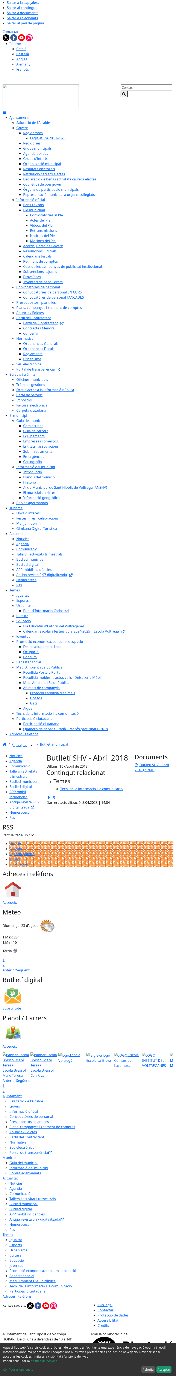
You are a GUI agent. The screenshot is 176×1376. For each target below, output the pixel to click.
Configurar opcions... (18, 1369)
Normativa (18, 1142)
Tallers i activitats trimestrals (32, 1198)
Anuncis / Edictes (23, 1132)
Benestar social (21, 1275)
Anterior (9, 970)
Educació (16, 1260)
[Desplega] (31, 746)
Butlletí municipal (54, 744)
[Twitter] (6, 37)
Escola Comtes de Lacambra (126, 1060)
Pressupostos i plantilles (29, 1121)
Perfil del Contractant (26, 1137)
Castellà (22, 54)
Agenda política (22, 854)
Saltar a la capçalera (23, 2)
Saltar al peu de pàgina (25, 23)
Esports (15, 1245)
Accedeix (10, 902)
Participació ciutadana (27, 1291)
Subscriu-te (12, 1008)
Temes (8, 1234)
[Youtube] (22, 37)
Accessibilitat (107, 1320)
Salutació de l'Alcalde (26, 1101)
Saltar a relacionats (22, 18)
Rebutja (148, 1369)
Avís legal (104, 1305)
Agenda (15, 761)
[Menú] (5, 112)
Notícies (16, 756)
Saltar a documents (22, 12)
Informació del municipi (28, 1168)
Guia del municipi (23, 1162)
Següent (23, 970)
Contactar (11, 31)
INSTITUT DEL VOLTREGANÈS (154, 1063)
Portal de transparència (28, 1152)
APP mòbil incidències (27, 1214)
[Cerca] (124, 94)
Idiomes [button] (16, 43)
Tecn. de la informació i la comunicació (40, 1286)
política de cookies (44, 1361)
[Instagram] (29, 37)
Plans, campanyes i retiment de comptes (42, 1126)
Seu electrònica (21, 1147)
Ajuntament (12, 1096)
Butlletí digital (20, 786)
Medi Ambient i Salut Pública (32, 1281)
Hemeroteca (19, 812)
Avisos (14, 859)
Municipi (10, 1157)
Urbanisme (18, 1250)
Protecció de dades (113, 1315)
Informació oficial (23, 1111)
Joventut (16, 1265)
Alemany (23, 64)
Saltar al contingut (22, 7)
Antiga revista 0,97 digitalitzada (34, 1219)
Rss (12, 817)
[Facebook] (14, 37)
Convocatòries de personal (31, 1116)
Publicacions (19, 864)
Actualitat (20, 745)
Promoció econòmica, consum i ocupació (42, 1270)
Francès (22, 69)
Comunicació (19, 766)
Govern (15, 1106)
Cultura (15, 1255)
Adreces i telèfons (17, 1296)
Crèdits (103, 1325)
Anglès (21, 59)
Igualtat (15, 1240)
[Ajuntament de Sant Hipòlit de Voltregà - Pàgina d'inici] (41, 96)
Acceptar (164, 1369)
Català (21, 48)
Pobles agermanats (25, 1173)
